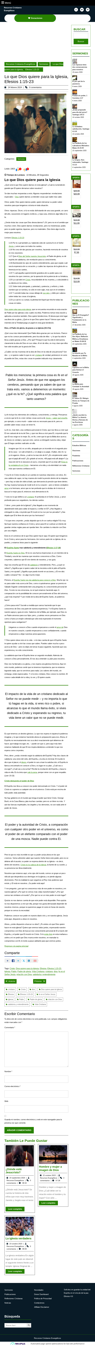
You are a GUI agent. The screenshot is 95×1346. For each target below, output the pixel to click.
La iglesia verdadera (18, 1238)
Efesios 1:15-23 (32, 70)
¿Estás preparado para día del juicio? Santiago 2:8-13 (79, 112)
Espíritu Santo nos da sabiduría (35, 580)
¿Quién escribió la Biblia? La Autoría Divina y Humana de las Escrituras (80, 418)
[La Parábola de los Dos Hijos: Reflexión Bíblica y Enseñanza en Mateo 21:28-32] (74, 330)
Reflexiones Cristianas (80, 466)
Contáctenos (39, 1303)
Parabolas (76, 456)
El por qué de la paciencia (78, 82)
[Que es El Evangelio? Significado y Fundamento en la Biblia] (74, 311)
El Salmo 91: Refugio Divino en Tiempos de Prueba (80, 400)
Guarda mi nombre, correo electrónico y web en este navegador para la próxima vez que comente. (33, 1121)
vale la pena (32, 772)
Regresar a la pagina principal (16, 946)
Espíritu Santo (13, 548)
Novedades (38, 1290)
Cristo (27, 280)
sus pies (46, 293)
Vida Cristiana (38, 971)
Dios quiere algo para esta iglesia (17, 309)
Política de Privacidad (43, 1298)
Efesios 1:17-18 (53, 548)
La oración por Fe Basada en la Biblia (79, 354)
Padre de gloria (24, 971)
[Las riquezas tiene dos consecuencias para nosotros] (74, 61)
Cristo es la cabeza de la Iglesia (33, 865)
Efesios (43, 968)
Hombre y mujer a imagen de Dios (50, 1168)
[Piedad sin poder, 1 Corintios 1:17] (74, 92)
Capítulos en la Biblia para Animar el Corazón (80, 370)
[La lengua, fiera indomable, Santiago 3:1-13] (74, 156)
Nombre (8, 1071)
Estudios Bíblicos (79, 445)
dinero (23, 762)
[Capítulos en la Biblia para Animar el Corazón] (74, 364)
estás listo (48, 934)
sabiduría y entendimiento (44, 974)
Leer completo (16, 1209)
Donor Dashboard (41, 1294)
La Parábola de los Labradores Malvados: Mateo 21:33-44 (80, 145)
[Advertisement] (36, 43)
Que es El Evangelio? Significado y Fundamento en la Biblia (80, 318)
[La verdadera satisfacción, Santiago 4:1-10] (74, 123)
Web (6, 1101)
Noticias (7, 1303)
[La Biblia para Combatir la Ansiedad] (74, 380)
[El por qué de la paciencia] (74, 77)
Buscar (79, 29)
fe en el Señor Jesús (47, 994)
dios (56, 971)
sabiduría (33, 565)
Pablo (13, 971)
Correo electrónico (12, 1086)
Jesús (11, 246)
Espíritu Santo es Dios (16, 553)
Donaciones (36, 18)
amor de (60, 627)
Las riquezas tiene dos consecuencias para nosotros (79, 67)
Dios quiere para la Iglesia (27, 968)
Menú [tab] (8, 2)
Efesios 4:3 (68, 1296)
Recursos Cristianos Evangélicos (20, 64)
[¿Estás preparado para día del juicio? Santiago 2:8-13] (74, 106)
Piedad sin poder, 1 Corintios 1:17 (79, 97)
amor (6, 488)
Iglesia (7, 971)
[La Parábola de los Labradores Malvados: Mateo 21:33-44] (74, 139)
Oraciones (76, 451)
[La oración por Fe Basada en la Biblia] (74, 349)
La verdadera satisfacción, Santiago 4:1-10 (80, 129)
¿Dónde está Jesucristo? (14, 1171)
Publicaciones (77, 461)
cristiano (38, 355)
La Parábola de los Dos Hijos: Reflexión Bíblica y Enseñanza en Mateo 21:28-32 (80, 337)
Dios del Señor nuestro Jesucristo (32, 256)
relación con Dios (24, 974)
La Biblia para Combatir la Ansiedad (80, 385)
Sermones (43, 64)
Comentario (9, 1027)
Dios (17, 197)
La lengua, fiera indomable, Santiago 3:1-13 (80, 162)
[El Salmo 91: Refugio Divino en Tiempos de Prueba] (74, 394)
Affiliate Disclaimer (41, 1307)
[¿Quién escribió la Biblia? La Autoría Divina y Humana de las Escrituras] (74, 411)
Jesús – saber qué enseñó (56, 418)
